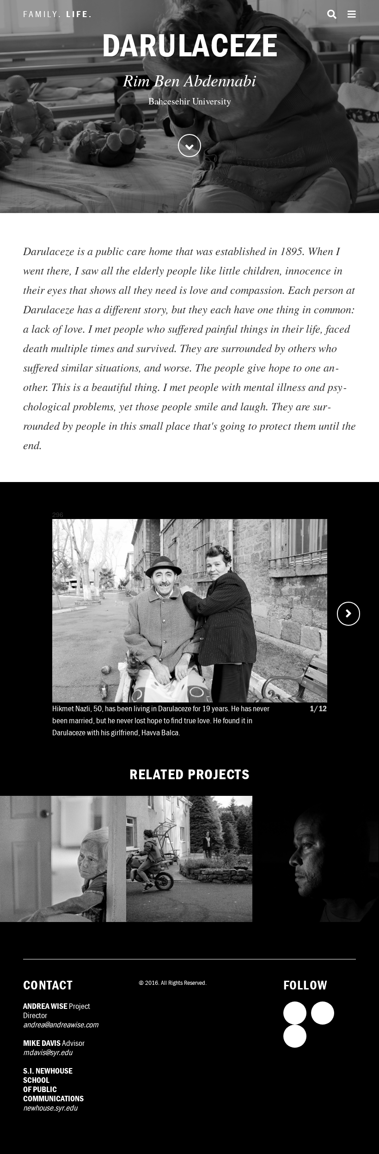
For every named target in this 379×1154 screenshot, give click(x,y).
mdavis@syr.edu (47, 1052)
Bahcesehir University (189, 101)
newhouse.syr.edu (50, 1107)
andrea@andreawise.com (60, 1024)
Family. (58, 13)
